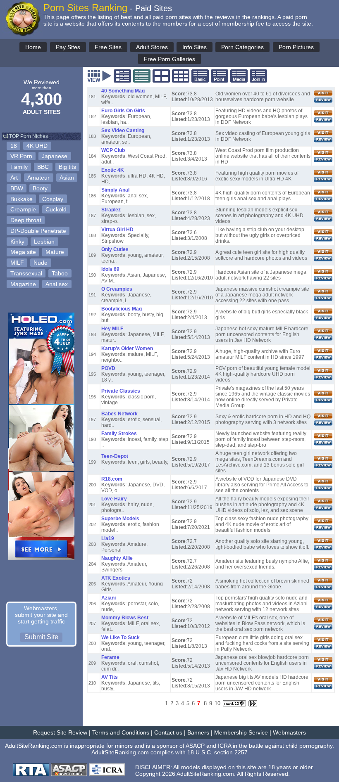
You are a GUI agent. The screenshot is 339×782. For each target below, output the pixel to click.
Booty (40, 188)
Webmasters (289, 732)
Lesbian (44, 241)
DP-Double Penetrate (38, 230)
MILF (17, 262)
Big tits (67, 167)
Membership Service (241, 732)
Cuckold (56, 209)
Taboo (60, 273)
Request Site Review (60, 732)
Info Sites (194, 47)
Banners (198, 732)
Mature (54, 252)
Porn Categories (242, 47)
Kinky (17, 241)
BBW (16, 188)
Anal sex (56, 284)
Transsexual (26, 273)
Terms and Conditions (120, 732)
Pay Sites (68, 47)
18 (13, 145)
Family (19, 167)
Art (14, 177)
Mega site (23, 252)
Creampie (23, 209)
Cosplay (52, 199)
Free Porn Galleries (169, 59)
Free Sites (108, 47)
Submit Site (41, 636)
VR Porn (21, 156)
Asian (67, 177)
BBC (43, 167)
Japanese (54, 156)
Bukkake (21, 199)
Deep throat (25, 220)
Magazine (23, 284)
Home (33, 47)
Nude (40, 262)
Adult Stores (152, 47)
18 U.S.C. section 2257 (217, 752)
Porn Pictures (296, 47)
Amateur (38, 177)
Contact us (168, 732)
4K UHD (37, 145)
